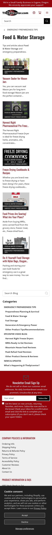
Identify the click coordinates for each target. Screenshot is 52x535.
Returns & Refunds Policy (13, 451)
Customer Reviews (10, 464)
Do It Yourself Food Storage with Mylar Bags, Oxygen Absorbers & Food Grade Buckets (16, 259)
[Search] (47, 21)
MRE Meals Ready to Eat (13, 485)
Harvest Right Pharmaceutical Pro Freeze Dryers (15, 124)
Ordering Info (8, 444)
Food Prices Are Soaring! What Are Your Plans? (14, 215)
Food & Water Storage (13, 67)
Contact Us (7, 471)
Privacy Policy (40, 508)
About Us (6, 468)
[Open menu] (47, 13)
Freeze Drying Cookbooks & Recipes (16, 171)
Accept (25, 515)
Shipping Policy (9, 447)
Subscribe (42, 398)
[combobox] (26, 293)
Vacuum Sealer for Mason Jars (15, 80)
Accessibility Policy (10, 461)
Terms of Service (9, 457)
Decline (24, 522)
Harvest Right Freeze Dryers (16, 117)
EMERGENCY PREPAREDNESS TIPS (22, 29)
